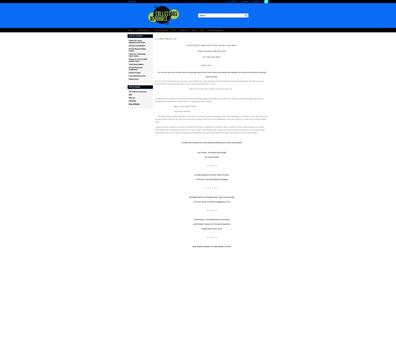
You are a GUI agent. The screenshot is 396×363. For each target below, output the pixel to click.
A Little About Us (143, 30)
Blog (202, 30)
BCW (130, 95)
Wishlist (246, 1)
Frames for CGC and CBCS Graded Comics (138, 60)
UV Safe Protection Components (135, 69)
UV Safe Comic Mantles (137, 46)
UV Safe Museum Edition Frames (137, 50)
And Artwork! (131, 1)
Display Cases (134, 79)
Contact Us (184, 30)
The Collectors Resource (138, 92)
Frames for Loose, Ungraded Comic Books (137, 42)
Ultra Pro (132, 98)
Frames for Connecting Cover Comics (137, 55)
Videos (194, 30)
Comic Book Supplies (136, 64)
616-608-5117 (233, 1)
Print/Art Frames (135, 73)
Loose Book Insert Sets (137, 76)
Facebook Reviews (161, 30)
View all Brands (134, 104)
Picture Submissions (215, 30)
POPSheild (132, 101)
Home (130, 30)
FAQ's (174, 30)
